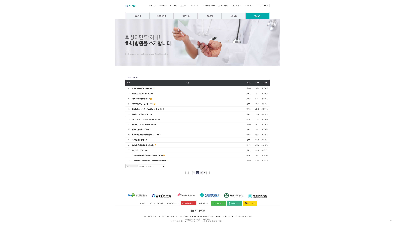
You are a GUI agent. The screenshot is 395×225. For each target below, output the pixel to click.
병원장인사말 (161, 16)
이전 (190, 172)
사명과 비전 (186, 16)
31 (194, 173)
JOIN (258, 5)
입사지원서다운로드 (188, 203)
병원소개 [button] (152, 5)
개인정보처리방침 (156, 203)
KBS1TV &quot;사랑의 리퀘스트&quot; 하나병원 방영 (148, 109)
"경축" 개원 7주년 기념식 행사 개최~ (143, 104)
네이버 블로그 (219, 203)
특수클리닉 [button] (195, 5)
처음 (187, 172)
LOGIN (265, 5)
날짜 (264, 83)
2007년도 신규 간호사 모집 (140, 150)
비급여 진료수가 (172, 203)
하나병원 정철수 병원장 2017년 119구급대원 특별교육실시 (149, 160)
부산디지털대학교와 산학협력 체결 (142, 88)
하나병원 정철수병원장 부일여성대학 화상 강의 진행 (147, 155)
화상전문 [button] (184, 5)
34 (204, 173)
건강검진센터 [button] (222, 5)
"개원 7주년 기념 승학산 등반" (141, 99)
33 (201, 173)
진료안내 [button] (173, 5)
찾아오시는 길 (203, 203)
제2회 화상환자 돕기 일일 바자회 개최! (143, 145)
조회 (256, 83)
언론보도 (233, 16)
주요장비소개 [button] (236, 5)
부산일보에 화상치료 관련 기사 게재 (142, 93)
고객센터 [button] (248, 5)
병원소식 (257, 16)
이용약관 (143, 203)
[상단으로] (390, 220)
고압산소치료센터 (209, 5)
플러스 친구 (251, 203)
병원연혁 (209, 16)
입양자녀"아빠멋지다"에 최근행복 (142, 114)
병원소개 (137, 16)
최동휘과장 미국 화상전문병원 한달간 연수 (144, 124)
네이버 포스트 (235, 203)
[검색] (163, 166)
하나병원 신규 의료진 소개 (139, 140)
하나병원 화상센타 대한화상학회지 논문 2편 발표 (146, 135)
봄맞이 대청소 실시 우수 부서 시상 (142, 129)
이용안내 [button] (162, 5)
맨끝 (208, 172)
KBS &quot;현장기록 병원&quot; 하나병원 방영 (146, 119)
